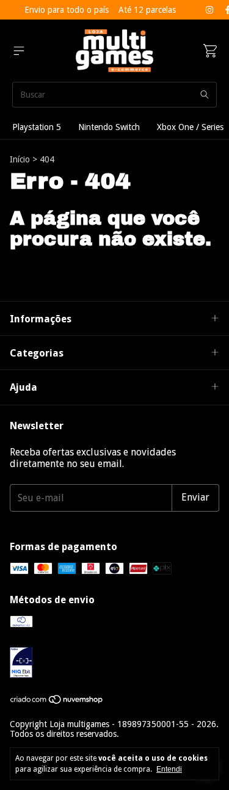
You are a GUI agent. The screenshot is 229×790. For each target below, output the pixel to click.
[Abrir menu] (19, 50)
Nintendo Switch (109, 127)
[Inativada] (114, 663)
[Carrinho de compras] (210, 50)
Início (20, 159)
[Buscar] (204, 94)
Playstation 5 (36, 127)
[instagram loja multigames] (209, 10)
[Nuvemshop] (57, 701)
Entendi (169, 769)
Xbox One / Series (190, 127)
